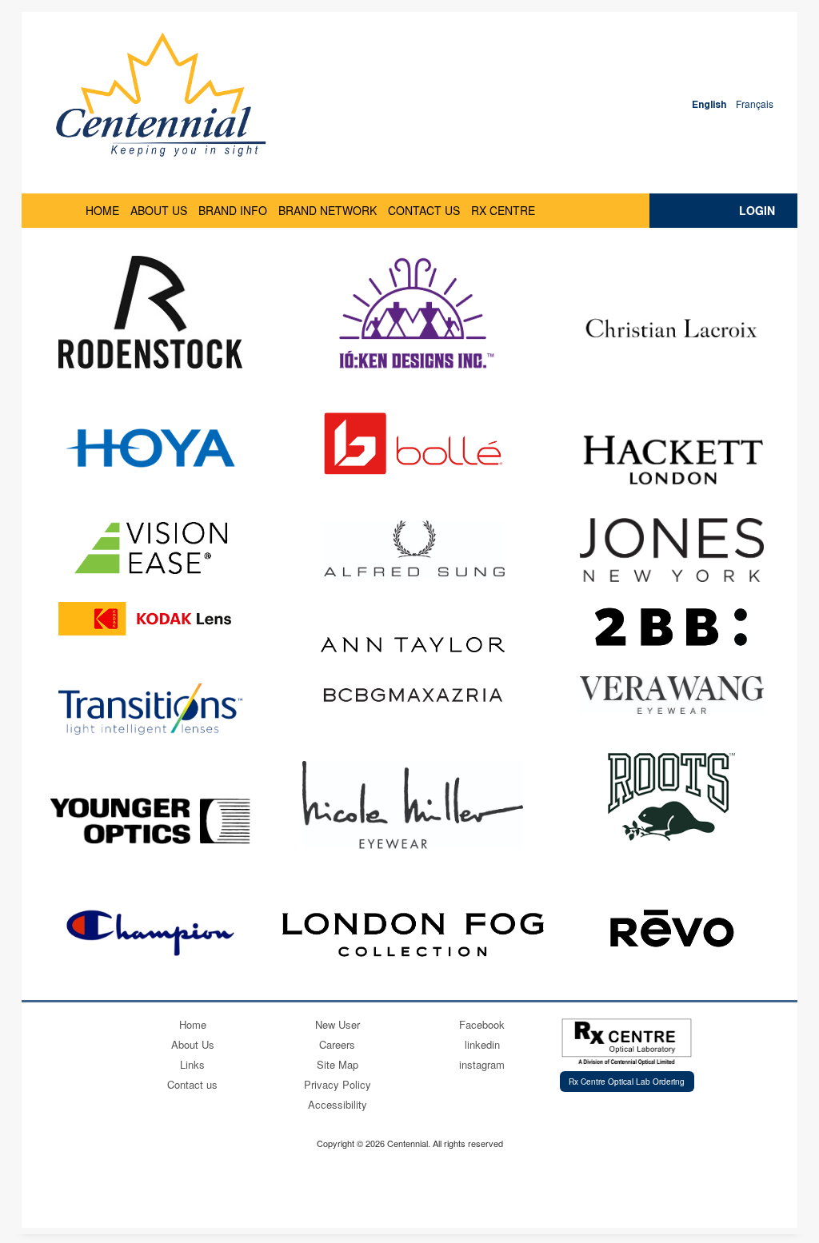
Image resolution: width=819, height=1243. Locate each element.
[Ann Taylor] (413, 645)
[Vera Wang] (672, 695)
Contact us (192, 1084)
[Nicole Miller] (413, 805)
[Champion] (150, 933)
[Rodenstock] (150, 312)
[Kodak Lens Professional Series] (150, 618)
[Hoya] (150, 448)
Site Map (337, 1064)
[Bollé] (413, 444)
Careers (337, 1044)
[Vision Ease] (150, 548)
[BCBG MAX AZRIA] (413, 695)
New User (337, 1024)
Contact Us (424, 210)
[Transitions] (150, 709)
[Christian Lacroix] (672, 329)
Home (192, 1024)
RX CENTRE (503, 210)
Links (192, 1064)
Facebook (482, 1024)
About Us (192, 1044)
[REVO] (671, 929)
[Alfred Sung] (413, 550)
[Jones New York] (672, 550)
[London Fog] (412, 933)
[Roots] (671, 797)
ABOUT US (158, 210)
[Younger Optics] (150, 820)
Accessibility (337, 1104)
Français (754, 103)
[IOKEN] (413, 316)
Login (757, 210)
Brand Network (327, 210)
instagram (482, 1064)
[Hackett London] (671, 460)
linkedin (482, 1044)
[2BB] (671, 627)
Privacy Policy (337, 1084)
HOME (102, 210)
